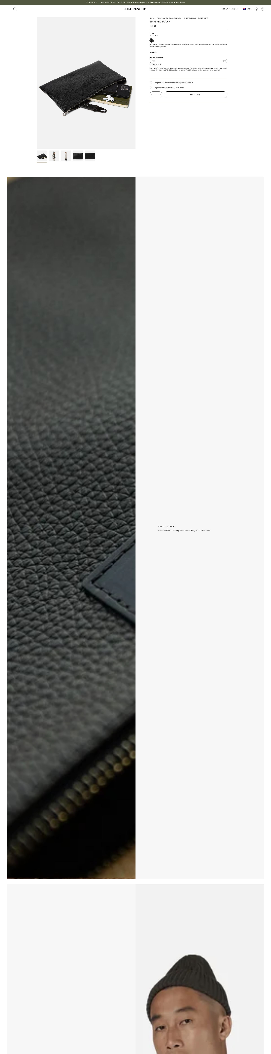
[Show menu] (8, 9)
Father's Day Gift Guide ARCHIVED (169, 18)
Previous (37, 83)
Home (152, 18)
